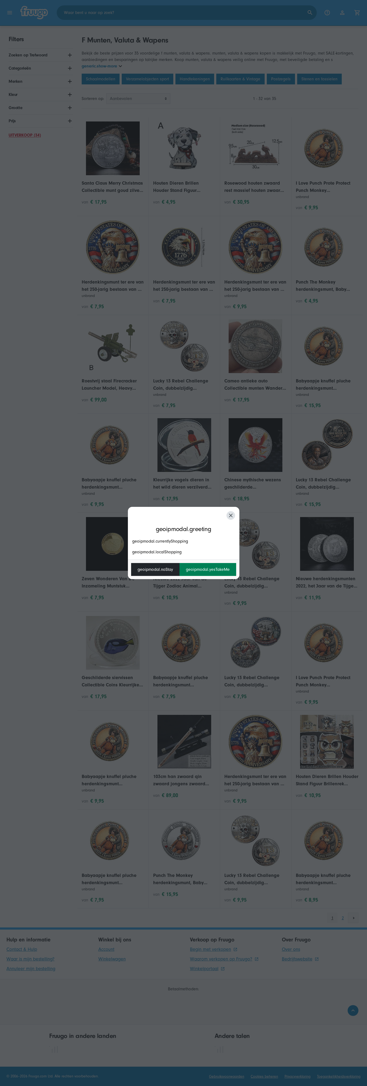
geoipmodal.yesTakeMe (208, 569)
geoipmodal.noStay (155, 569)
